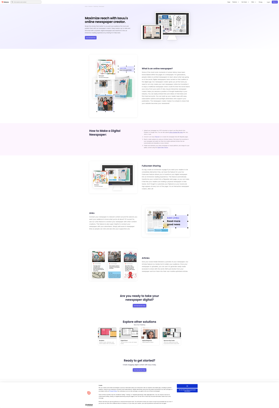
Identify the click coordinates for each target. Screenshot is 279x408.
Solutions (90, 6)
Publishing (96, 6)
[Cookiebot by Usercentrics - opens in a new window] (89, 405)
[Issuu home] (5, 2)
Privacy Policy (113, 391)
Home (86, 6)
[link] (228, 2)
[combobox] (27, 2)
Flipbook (157, 137)
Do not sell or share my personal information (187, 390)
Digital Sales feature (162, 147)
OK (187, 386)
